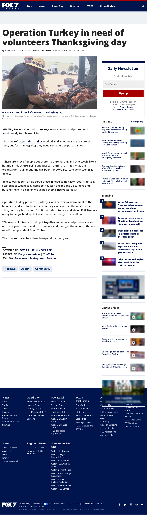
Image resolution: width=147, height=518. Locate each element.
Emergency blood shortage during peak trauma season (114, 365)
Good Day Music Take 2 (59, 426)
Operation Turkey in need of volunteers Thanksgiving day (32, 112)
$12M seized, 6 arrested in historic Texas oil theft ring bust (130, 233)
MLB (4, 454)
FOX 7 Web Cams (133, 419)
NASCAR (6, 457)
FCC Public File (107, 428)
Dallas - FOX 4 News (36, 447)
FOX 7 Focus (82, 412)
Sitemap (6, 424)
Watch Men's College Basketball (61, 474)
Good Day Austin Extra (59, 420)
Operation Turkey (31, 141)
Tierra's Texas (57, 405)
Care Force (81, 418)
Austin (6, 133)
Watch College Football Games (58, 455)
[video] (137, 316)
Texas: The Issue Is (85, 415)
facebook (119, 504)
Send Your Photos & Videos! (134, 415)
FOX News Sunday (10, 421)
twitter (125, 504)
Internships (105, 421)
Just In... (107, 121)
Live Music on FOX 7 (36, 412)
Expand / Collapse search (143, 6)
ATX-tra (79, 429)
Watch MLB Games (60, 460)
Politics (5, 412)
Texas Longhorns (10, 447)
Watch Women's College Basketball (59, 480)
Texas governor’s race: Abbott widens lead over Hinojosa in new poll (131, 221)
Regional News (36, 443)
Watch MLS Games (60, 488)
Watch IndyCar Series (61, 470)
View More (137, 121)
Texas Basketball (10, 461)
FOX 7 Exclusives (82, 399)
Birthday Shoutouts (36, 401)
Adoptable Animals (35, 415)
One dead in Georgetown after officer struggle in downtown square (113, 168)
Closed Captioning (108, 424)
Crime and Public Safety (10, 416)
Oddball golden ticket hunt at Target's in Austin (115, 352)
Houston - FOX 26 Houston (35, 452)
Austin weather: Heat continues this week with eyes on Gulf (115, 315)
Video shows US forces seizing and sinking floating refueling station (114, 142)
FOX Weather (131, 423)
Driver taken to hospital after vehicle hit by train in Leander (131, 262)
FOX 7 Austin (25, 50)
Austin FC (6, 451)
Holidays (36, 50)
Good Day (33, 397)
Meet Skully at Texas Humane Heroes (115, 327)
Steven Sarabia (11, 50)
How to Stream (58, 401)
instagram (131, 504)
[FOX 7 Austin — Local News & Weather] (11, 6)
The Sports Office (59, 412)
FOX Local (57, 397)
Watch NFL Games (60, 451)
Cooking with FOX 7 (36, 408)
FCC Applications (108, 431)
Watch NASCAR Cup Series (60, 465)
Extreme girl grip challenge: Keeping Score (114, 340)
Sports (6, 443)
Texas (5, 408)
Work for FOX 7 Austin (107, 416)
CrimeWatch (81, 405)
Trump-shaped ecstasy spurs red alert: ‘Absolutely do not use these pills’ (115, 180)
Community (42, 268)
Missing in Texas (83, 422)
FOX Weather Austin (60, 415)
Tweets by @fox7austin (114, 410)
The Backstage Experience (58, 432)
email (142, 504)
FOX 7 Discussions (84, 425)
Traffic (5, 405)
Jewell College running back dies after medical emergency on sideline (114, 155)
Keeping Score (33, 405)
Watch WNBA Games (61, 485)
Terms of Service (125, 109)
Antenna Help (106, 435)
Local (4, 401)
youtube (136, 504)
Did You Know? (132, 426)
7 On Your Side (83, 408)
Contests (31, 418)
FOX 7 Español (58, 408)
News (5, 397)
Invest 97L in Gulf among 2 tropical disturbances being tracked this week (114, 129)
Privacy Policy (126, 107)
